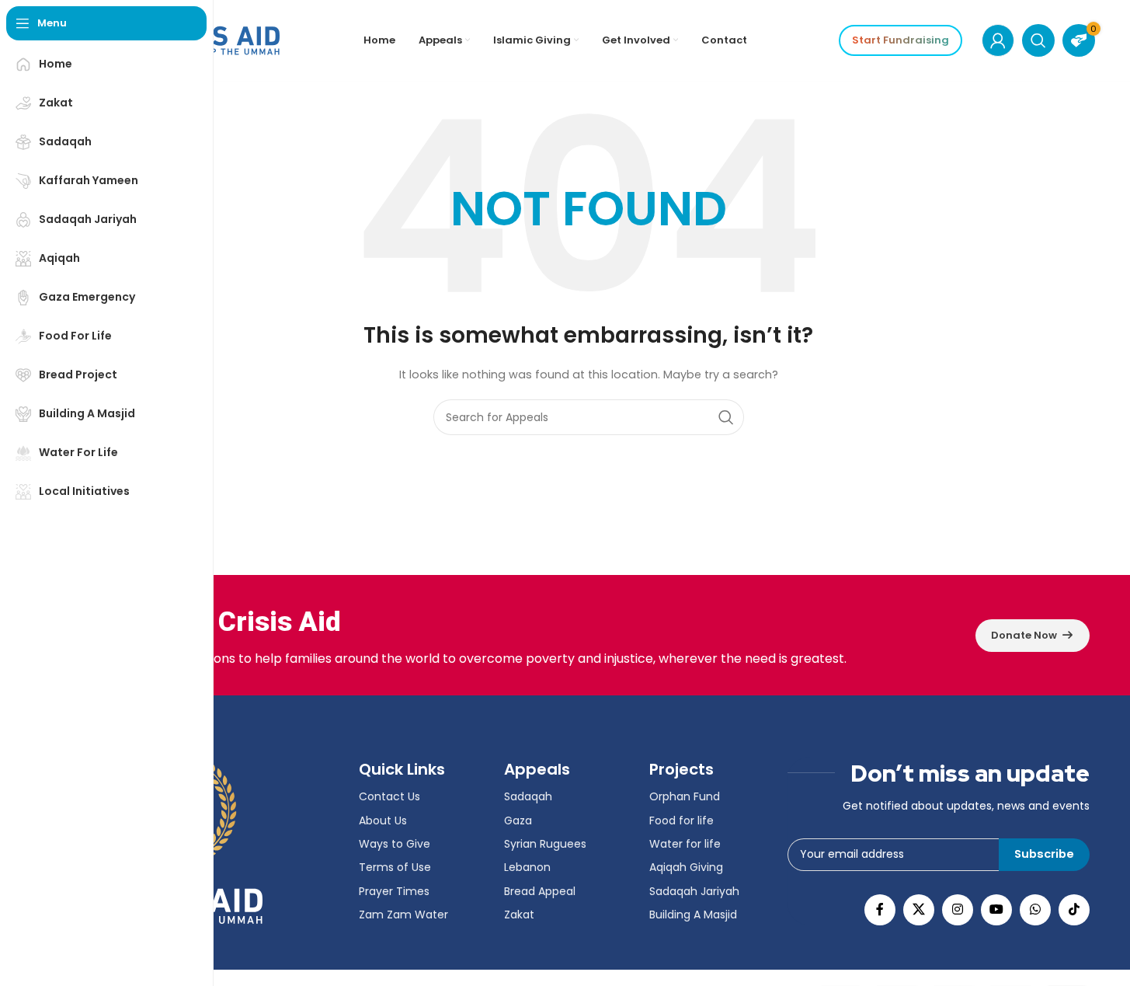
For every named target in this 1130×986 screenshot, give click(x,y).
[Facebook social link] (879, 909)
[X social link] (918, 909)
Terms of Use (395, 867)
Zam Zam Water (403, 914)
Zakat (519, 914)
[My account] (998, 40)
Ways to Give (394, 844)
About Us (383, 820)
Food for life (681, 820)
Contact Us (389, 796)
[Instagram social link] (957, 909)
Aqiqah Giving (686, 867)
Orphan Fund (684, 796)
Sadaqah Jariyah (694, 891)
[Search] (1038, 40)
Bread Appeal (539, 891)
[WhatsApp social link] (1035, 909)
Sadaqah (528, 796)
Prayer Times (394, 891)
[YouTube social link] (996, 909)
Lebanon (527, 867)
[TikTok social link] (1074, 909)
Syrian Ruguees (545, 844)
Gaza (518, 820)
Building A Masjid (693, 914)
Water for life (685, 844)
